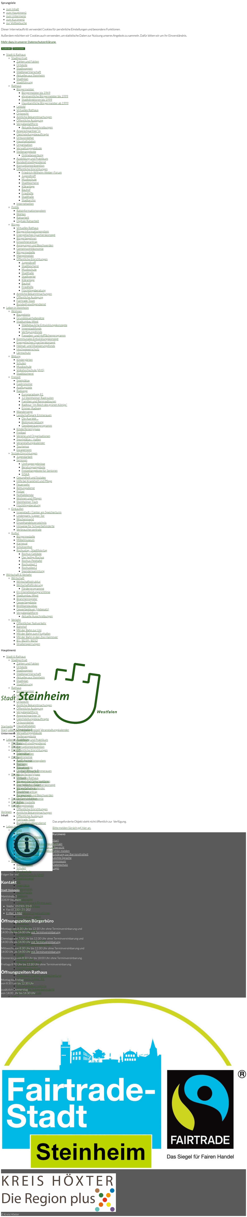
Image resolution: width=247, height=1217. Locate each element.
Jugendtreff (29, 176)
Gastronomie (24, 384)
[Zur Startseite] (59, 723)
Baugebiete (23, 314)
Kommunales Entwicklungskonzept (37, 339)
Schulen (21, 363)
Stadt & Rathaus (16, 54)
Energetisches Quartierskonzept (35, 235)
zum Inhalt (12, 9)
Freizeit (15, 377)
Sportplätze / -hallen (28, 439)
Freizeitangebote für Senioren (40, 470)
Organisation (24, 144)
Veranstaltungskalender (30, 443)
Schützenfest (24, 547)
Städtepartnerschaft (28, 72)
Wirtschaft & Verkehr (19, 574)
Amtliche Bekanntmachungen (34, 117)
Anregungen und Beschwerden (34, 245)
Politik (15, 207)
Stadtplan (22, 79)
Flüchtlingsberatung (34, 290)
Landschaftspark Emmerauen (34, 415)
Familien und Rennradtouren (39, 401)
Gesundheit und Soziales (31, 477)
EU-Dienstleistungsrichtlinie (33, 592)
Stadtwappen (24, 68)
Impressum (59, 861)
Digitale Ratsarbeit (27, 221)
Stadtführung (24, 82)
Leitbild (20, 106)
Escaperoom (24, 449)
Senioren (21, 460)
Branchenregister (26, 599)
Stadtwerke (29, 276)
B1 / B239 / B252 (27, 640)
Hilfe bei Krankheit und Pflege (34, 481)
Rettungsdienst (25, 488)
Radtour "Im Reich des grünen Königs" (44, 404)
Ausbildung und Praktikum (32, 158)
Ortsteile (21, 65)
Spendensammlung (33, 571)
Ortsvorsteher (25, 137)
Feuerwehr (23, 484)
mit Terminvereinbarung (45, 932)
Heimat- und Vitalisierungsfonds (35, 345)
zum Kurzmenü (15, 19)
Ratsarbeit (22, 217)
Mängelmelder (25, 255)
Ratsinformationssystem (31, 210)
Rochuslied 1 (29, 564)
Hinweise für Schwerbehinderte (35, 526)
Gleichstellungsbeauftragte (32, 134)
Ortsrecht (22, 113)
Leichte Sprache (62, 857)
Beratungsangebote (33, 467)
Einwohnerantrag (26, 241)
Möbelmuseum (25, 540)
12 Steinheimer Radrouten (38, 397)
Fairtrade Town (25, 300)
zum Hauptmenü (16, 12)
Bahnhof (21, 626)
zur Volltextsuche (16, 23)
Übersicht (58, 847)
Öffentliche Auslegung (29, 120)
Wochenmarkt (25, 519)
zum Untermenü (16, 16)
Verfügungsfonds (32, 332)
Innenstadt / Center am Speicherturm (38, 512)
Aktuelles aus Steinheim (30, 75)
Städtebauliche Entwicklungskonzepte (44, 325)
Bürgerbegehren (26, 238)
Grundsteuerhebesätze (30, 318)
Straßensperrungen (28, 644)
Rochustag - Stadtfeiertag (31, 550)
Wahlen (21, 214)
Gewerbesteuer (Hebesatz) (32, 609)
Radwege (22, 391)
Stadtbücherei (30, 183)
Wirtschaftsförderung (29, 585)
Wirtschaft (17, 578)
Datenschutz (60, 864)
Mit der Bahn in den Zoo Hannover (37, 637)
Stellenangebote (26, 151)
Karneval (21, 543)
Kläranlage (28, 186)
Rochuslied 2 (29, 567)
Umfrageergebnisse (33, 463)
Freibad (21, 432)
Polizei (20, 491)
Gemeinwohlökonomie (29, 248)
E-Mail (14, 913)
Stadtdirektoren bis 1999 (37, 99)
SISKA (25, 474)
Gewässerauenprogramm (37, 425)
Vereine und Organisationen (33, 436)
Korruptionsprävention (30, 165)
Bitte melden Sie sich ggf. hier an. (71, 827)
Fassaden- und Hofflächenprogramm (44, 335)
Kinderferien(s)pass (28, 429)
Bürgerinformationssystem (32, 231)
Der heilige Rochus (33, 557)
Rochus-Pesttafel (32, 560)
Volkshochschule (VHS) (30, 370)
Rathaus (16, 85)
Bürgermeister (25, 89)
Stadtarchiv (29, 200)
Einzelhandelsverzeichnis (31, 522)
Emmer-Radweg (31, 408)
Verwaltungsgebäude (29, 148)
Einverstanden (18, 49)
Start (4, 730)
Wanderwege (24, 411)
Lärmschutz (23, 352)
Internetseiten (25, 203)
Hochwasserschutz (27, 349)
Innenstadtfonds (31, 328)
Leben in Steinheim (17, 307)
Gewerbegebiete (26, 602)
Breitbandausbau (26, 605)
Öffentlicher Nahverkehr (31, 623)
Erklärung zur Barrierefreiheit (70, 854)
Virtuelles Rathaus (27, 110)
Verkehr (16, 619)
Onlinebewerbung (32, 155)
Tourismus (22, 446)
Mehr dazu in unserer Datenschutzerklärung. (28, 42)
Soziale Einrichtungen (24, 453)
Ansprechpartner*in (28, 131)
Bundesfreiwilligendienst (31, 162)
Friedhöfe (27, 193)
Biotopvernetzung (32, 422)
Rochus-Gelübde (32, 553)
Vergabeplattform (27, 124)
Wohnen (16, 311)
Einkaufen (17, 508)
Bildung (15, 356)
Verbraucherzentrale (28, 529)
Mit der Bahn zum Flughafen (33, 633)
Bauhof (26, 189)
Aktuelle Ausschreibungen (37, 127)
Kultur (15, 533)
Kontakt (57, 844)
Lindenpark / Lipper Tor (30, 515)
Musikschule (29, 179)
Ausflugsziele (24, 387)
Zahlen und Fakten (27, 61)
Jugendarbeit (24, 456)
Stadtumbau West (27, 321)
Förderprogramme (33, 588)
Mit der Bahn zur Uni (28, 630)
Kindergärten (24, 359)
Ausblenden (6, 49)
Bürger (15, 224)
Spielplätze (23, 380)
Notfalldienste (25, 495)
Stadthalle (28, 196)
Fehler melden (61, 850)
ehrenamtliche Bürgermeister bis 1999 (45, 96)
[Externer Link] (58, 1211)
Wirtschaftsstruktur (28, 581)
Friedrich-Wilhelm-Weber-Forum (42, 172)
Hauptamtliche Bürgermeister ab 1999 (45, 103)
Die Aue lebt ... (30, 418)
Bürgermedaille (25, 252)
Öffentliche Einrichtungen (32, 169)
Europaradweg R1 (32, 394)
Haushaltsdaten (26, 141)
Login (55, 868)
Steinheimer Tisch (27, 501)
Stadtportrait (19, 58)
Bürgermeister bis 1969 (36, 92)
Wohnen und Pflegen (29, 498)
